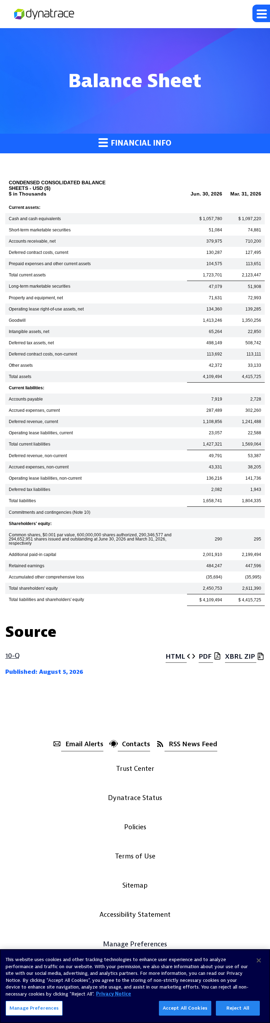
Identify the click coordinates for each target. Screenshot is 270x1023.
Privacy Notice (113, 994)
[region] (135, 986)
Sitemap (135, 885)
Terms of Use (135, 856)
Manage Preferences (135, 944)
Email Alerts (84, 744)
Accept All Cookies (185, 1008)
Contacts (136, 744)
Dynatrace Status (135, 798)
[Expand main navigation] (261, 13)
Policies (135, 827)
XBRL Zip (240, 656)
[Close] (258, 960)
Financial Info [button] (140, 143)
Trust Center (135, 769)
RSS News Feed (193, 744)
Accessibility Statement (135, 915)
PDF (205, 656)
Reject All (237, 1008)
